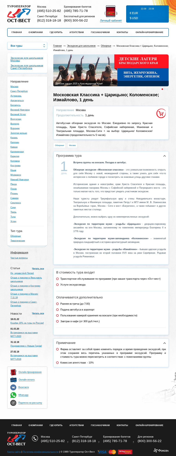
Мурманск (15, 175)
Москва (14, 86)
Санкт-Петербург (19, 91)
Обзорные (15, 236)
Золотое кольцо (18, 133)
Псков (13, 189)
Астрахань (15, 96)
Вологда (14, 123)
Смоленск (15, 202)
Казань (14, 137)
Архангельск (17, 100)
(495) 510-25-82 (49, 11)
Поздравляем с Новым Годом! (26, 346)
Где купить (56, 32)
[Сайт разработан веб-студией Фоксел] (161, 451)
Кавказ (14, 147)
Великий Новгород (20, 109)
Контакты (122, 32)
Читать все (38, 268)
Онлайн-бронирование (149, 32)
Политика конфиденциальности (41, 451)
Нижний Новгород (19, 179)
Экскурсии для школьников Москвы (26, 59)
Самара (14, 198)
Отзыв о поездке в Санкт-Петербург (23, 304)
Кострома (15, 165)
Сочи (13, 207)
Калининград (17, 151)
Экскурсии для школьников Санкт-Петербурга (26, 67)
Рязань (14, 193)
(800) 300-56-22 (76, 20)
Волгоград (15, 119)
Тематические (17, 240)
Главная (17, 32)
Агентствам (76, 32)
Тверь (13, 212)
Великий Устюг (18, 114)
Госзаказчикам (100, 32)
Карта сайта (14, 451)
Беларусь (15, 105)
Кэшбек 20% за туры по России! (27, 323)
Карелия (14, 156)
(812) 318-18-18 (49, 20)
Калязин (14, 142)
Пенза (13, 184)
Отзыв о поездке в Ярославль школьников (26, 279)
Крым (13, 170)
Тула (12, 216)
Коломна (15, 161)
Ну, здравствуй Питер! (22, 273)
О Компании (36, 425)
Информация (19, 252)
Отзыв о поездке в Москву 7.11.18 (24, 296)
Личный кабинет (111, 20)
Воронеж (15, 128)
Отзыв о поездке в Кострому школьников (25, 287)
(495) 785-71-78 (76, 11)
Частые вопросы (19, 258)
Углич (13, 221)
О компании (36, 32)
